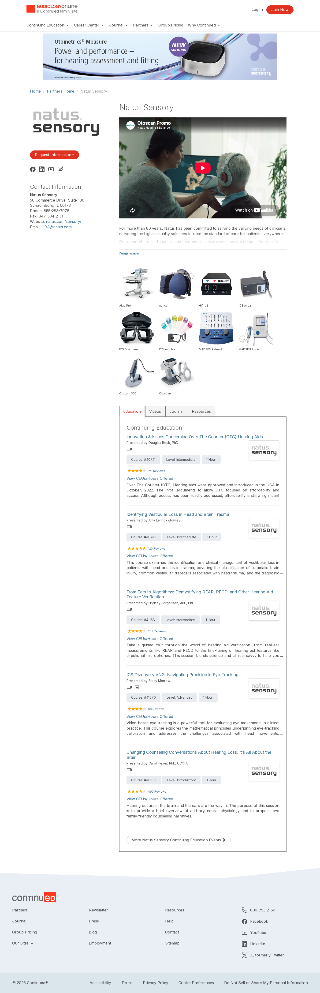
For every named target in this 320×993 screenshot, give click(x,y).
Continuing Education (45, 25)
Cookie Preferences (196, 982)
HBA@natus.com (56, 227)
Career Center (87, 25)
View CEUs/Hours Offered (150, 478)
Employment (100, 943)
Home (35, 91)
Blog (93, 932)
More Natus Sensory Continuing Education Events (176, 840)
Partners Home (60, 91)
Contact (172, 932)
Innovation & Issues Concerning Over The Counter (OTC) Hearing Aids (195, 436)
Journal (116, 25)
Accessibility (100, 982)
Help (169, 921)
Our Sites (21, 943)
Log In (257, 9)
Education (132, 411)
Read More (129, 253)
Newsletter (98, 910)
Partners (141, 25)
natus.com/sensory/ (63, 221)
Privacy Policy (155, 982)
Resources (201, 411)
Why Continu (202, 25)
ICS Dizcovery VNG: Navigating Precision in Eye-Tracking (182, 674)
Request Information (53, 154)
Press (94, 921)
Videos (155, 411)
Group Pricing (170, 25)
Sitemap (172, 943)
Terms (127, 982)
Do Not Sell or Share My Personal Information (266, 982)
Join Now (280, 9)
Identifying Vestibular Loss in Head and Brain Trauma (178, 514)
